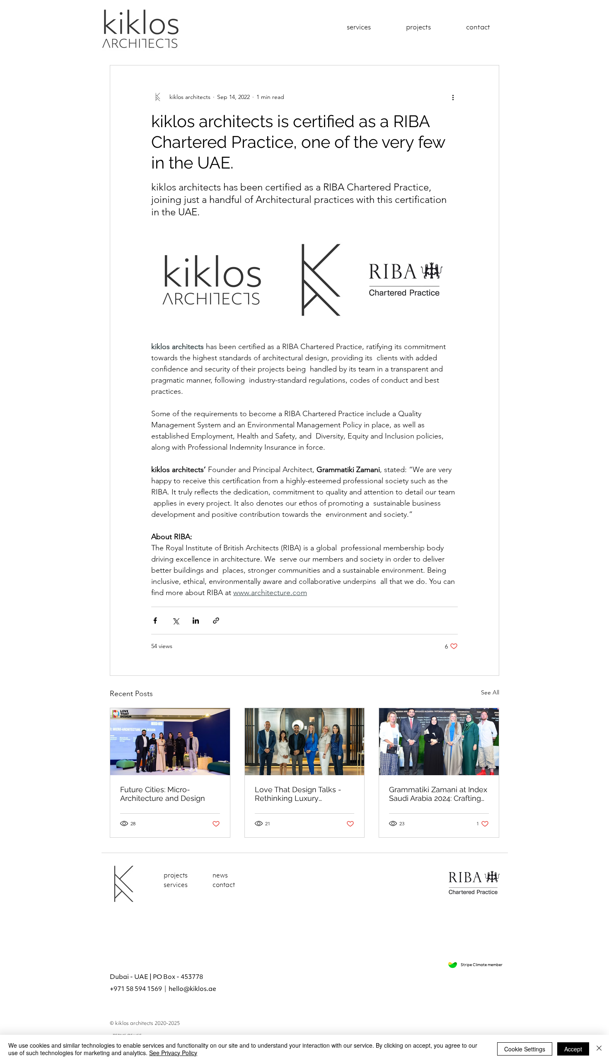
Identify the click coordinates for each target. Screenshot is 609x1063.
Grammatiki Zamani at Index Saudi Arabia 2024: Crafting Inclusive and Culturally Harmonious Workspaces (438, 794)
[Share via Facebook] (155, 620)
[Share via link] (216, 620)
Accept (573, 1049)
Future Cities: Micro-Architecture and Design (162, 794)
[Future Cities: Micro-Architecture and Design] (170, 741)
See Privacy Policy (173, 1053)
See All (490, 692)
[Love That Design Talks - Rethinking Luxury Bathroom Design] (305, 741)
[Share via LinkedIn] (196, 620)
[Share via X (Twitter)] (175, 620)
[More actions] (453, 97)
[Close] (599, 1048)
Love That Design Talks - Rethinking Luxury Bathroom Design (298, 794)
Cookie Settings (524, 1049)
